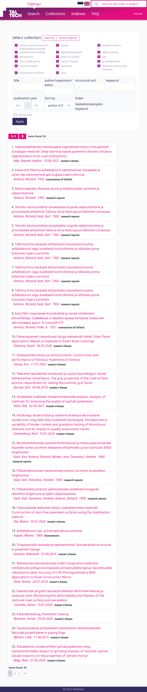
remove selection (68, 38)
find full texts (25, 115)
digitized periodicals (71, 52)
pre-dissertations (111, 61)
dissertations (26, 56)
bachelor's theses (111, 45)
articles (65, 45)
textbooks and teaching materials (114, 67)
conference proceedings (32, 52)
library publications (30, 61)
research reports (29, 66)
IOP (104, 56)
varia (63, 72)
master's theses (69, 61)
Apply (20, 121)
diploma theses (110, 52)
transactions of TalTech (32, 72)
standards (66, 66)
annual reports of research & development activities (34, 47)
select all (49, 38)
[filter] (13, 136)
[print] (22, 136)
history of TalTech (70, 56)
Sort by (50, 98)
